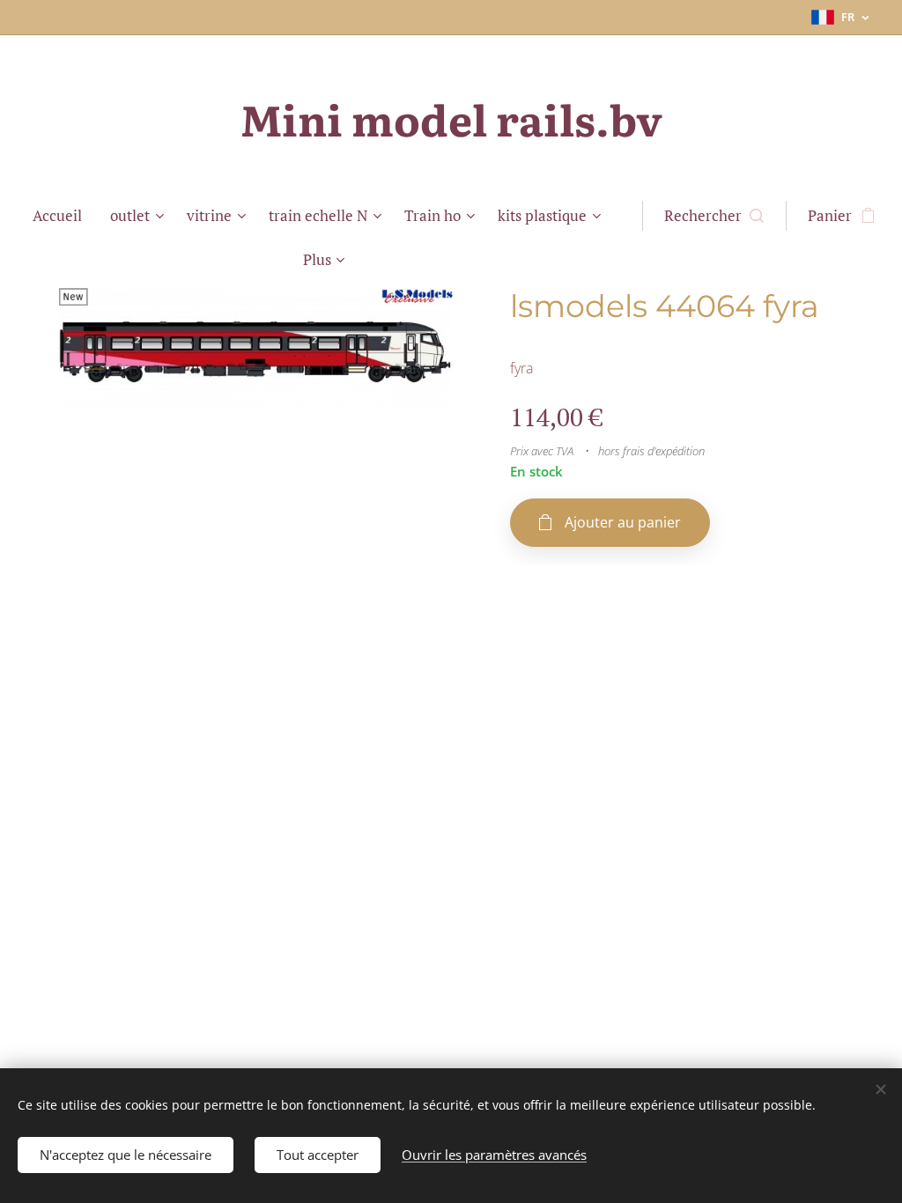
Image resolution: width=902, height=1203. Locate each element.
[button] (714, 216)
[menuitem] (64, 216)
